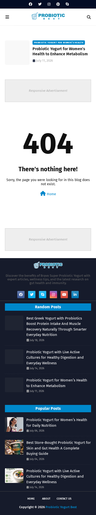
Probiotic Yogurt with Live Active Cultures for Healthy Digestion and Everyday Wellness (55, 357)
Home (51, 194)
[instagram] (49, 4)
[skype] (66, 4)
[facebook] (30, 4)
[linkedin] (75, 294)
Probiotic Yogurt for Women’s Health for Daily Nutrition (56, 423)
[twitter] (40, 4)
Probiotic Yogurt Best (61, 507)
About (46, 498)
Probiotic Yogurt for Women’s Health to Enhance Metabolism (60, 51)
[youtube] (64, 294)
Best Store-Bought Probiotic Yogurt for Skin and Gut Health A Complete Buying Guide (58, 448)
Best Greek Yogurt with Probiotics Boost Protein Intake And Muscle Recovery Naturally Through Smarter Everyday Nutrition (56, 326)
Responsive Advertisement (48, 90)
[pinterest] (58, 4)
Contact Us (64, 498)
